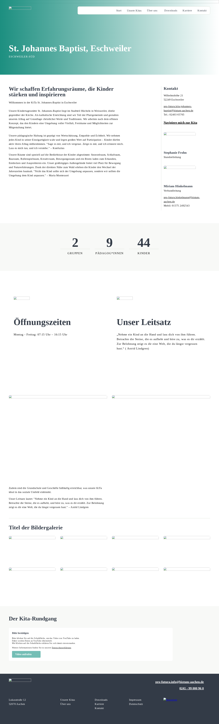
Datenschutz (136, 704)
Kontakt (202, 10)
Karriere (187, 10)
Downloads (170, 10)
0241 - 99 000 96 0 (191, 688)
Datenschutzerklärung (61, 648)
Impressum (135, 699)
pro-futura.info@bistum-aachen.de (179, 682)
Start (119, 10)
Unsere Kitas (134, 10)
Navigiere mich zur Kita (180, 122)
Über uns (152, 10)
